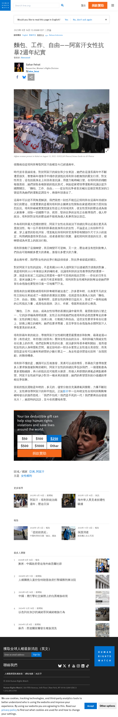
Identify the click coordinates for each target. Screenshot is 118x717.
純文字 (39, 673)
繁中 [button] (83, 5)
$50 (24, 438)
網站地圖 (29, 673)
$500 (24, 445)
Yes (66, 19)
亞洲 (32, 471)
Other (54, 445)
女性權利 (26, 475)
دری (46, 35)
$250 (54, 438)
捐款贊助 (98, 5)
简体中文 (32, 35)
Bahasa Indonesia (56, 35)
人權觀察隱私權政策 (14, 673)
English (25, 35)
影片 (65, 391)
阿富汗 (40, 471)
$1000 (39, 445)
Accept (90, 705)
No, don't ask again (82, 19)
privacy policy (9, 710)
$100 (39, 438)
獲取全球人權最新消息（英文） (27, 648)
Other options (107, 706)
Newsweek (25, 58)
